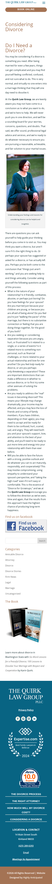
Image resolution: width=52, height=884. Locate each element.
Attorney (9, 559)
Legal (8, 582)
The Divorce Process (26, 794)
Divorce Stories (13, 571)
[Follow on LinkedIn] (34, 718)
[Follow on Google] (23, 718)
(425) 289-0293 (26, 845)
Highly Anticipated (32, 877)
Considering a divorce (26, 819)
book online (26, 9)
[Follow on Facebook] (18, 718)
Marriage (10, 588)
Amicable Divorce (14, 554)
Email (26, 852)
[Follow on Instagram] (29, 718)
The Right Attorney (26, 801)
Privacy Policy (26, 710)
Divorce (9, 565)
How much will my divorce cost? (26, 810)
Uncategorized (13, 593)
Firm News (10, 576)
